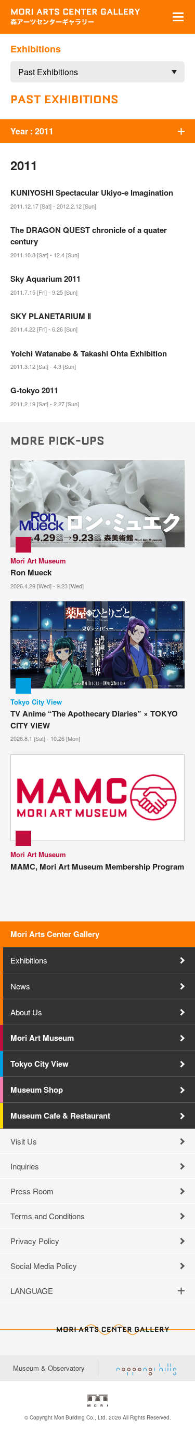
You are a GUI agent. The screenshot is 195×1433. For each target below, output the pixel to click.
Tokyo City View (39, 1063)
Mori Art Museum (42, 1037)
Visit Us (23, 1141)
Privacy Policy (34, 1240)
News (20, 986)
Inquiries (24, 1166)
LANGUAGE (31, 1290)
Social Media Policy (43, 1265)
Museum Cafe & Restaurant (60, 1115)
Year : (32, 131)
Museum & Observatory (49, 1368)
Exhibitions (28, 960)
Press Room (32, 1191)
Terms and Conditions (47, 1215)
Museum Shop (36, 1089)
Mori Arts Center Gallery (54, 934)
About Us (26, 1012)
